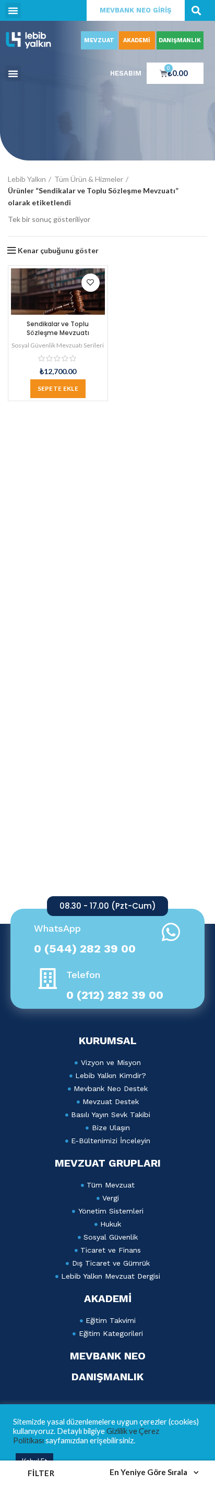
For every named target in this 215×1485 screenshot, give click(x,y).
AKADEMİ (136, 40)
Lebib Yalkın (27, 179)
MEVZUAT (99, 40)
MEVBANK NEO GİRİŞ (135, 10)
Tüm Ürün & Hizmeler (88, 179)
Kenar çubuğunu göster (58, 250)
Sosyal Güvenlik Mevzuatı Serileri (57, 345)
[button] (13, 10)
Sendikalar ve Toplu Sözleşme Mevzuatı (58, 328)
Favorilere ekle (90, 283)
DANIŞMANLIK (180, 40)
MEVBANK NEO (108, 1356)
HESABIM (125, 73)
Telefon (83, 974)
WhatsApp (57, 928)
